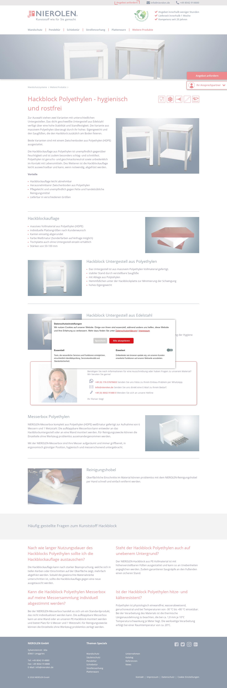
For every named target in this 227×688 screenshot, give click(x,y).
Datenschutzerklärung (126, 330)
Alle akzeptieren (121, 340)
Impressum (144, 330)
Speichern (100, 340)
